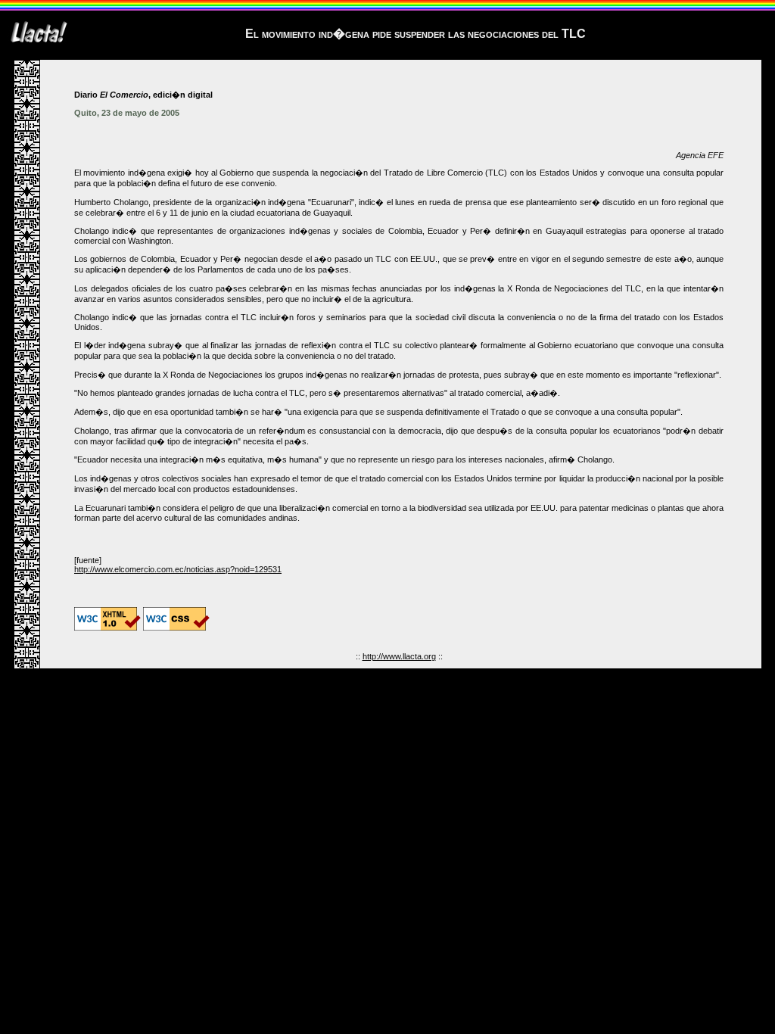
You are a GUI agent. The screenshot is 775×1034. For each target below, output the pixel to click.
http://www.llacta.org (399, 656)
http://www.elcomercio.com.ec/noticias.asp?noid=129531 (178, 569)
